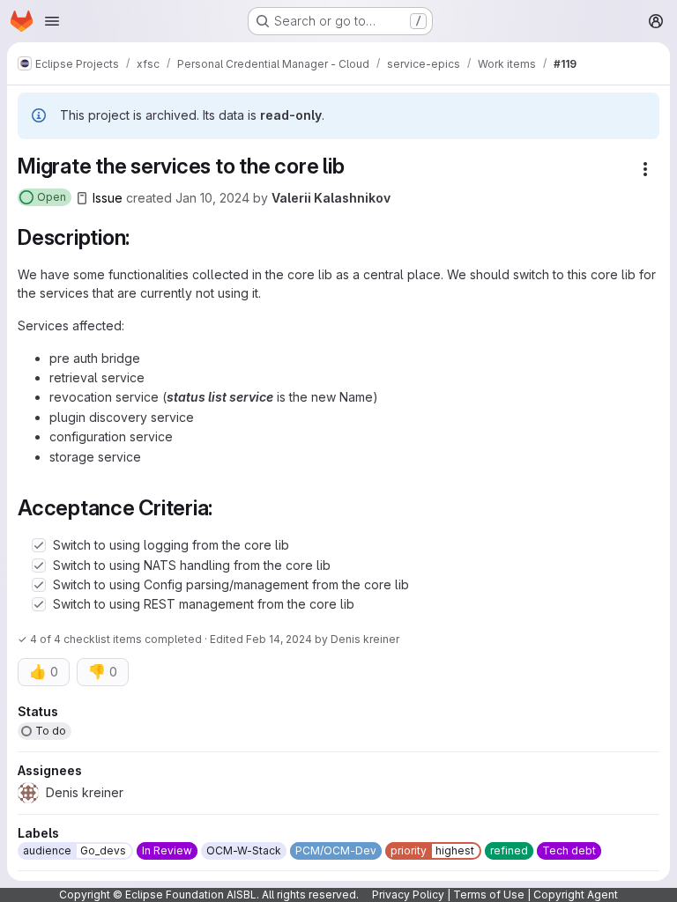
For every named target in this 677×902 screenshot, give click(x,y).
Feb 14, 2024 (279, 639)
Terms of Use (488, 894)
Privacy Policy (408, 894)
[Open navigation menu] (52, 21)
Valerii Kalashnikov (331, 197)
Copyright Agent (575, 894)
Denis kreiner (365, 639)
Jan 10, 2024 (212, 197)
